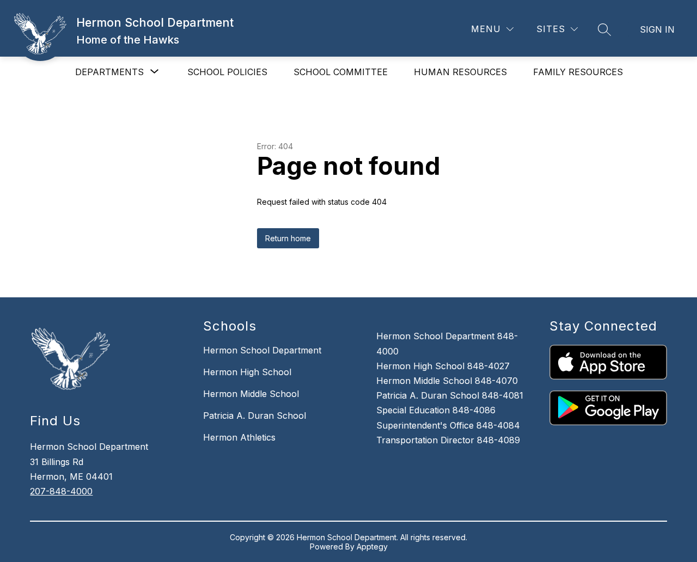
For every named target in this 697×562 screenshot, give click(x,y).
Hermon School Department (262, 350)
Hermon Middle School (251, 393)
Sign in (657, 29)
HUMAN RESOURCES (460, 71)
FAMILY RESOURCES (578, 71)
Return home (288, 238)
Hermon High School (247, 371)
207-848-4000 (61, 491)
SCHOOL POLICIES (227, 71)
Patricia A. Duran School (254, 415)
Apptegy (372, 546)
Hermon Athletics (239, 437)
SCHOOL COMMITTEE (341, 71)
